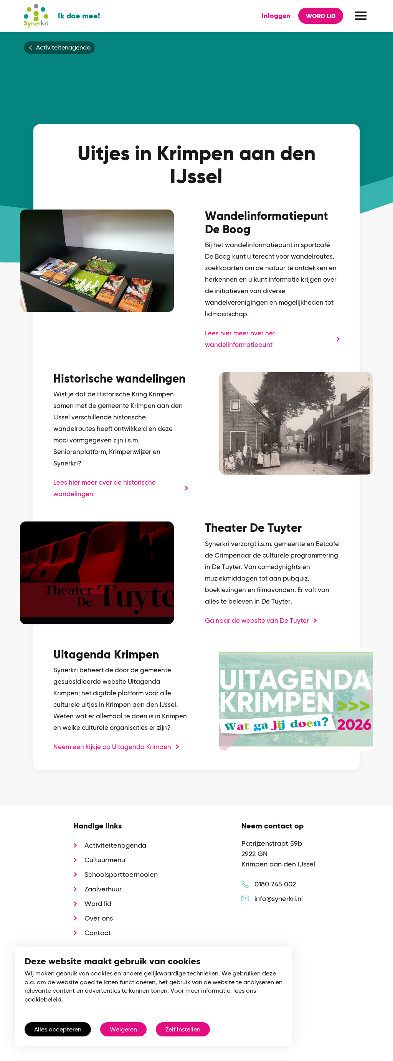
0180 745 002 (275, 884)
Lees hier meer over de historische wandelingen (104, 488)
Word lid (320, 16)
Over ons (98, 918)
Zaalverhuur (103, 889)
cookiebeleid (43, 999)
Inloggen (276, 16)
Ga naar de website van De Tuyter (257, 620)
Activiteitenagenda (63, 48)
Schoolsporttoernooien (121, 874)
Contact (97, 933)
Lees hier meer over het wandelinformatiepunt (240, 338)
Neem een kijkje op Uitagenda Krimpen (112, 747)
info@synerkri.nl (278, 898)
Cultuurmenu (104, 860)
